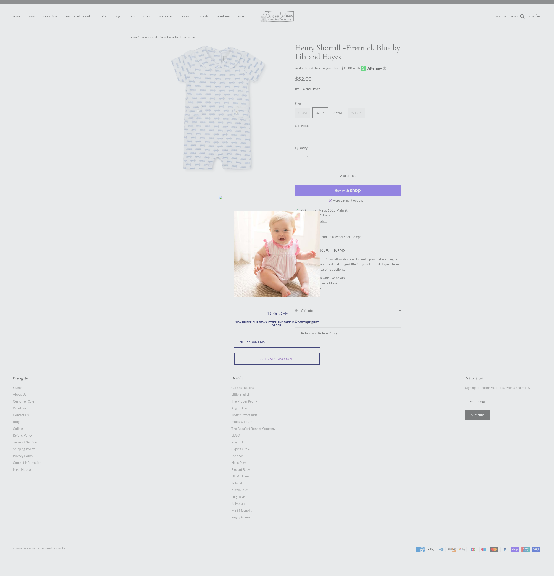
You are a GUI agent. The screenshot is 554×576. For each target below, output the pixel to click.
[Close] (330, 201)
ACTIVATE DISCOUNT (277, 358)
